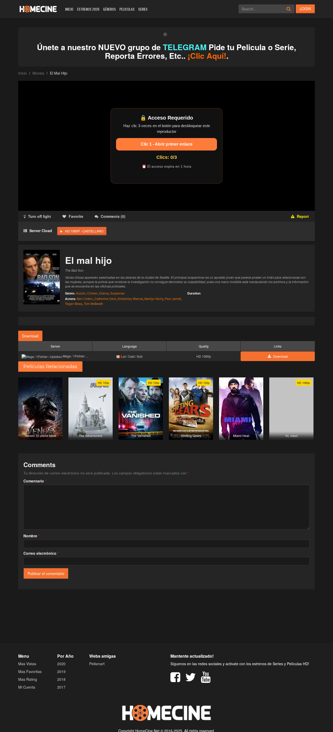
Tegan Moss (73, 303)
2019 (61, 671)
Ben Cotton (85, 298)
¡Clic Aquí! (207, 55)
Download (30, 335)
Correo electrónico (41, 553)
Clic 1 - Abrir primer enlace (167, 144)
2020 (61, 663)
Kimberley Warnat (130, 298)
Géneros (109, 9)
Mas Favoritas (30, 671)
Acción (81, 293)
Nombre (31, 535)
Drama (104, 293)
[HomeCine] (38, 9)
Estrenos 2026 (88, 9)
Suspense (117, 293)
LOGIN (305, 8)
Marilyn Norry (153, 298)
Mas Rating (27, 679)
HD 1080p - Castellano (84, 231)
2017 (61, 687)
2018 (61, 679)
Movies (38, 73)
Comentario (34, 480)
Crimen (92, 293)
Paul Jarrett (173, 298)
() (113, 216)
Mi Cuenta (26, 687)
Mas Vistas (27, 663)
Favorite (76, 216)
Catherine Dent (105, 298)
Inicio (69, 9)
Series (143, 9)
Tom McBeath (93, 303)
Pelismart (97, 663)
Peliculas (127, 9)
